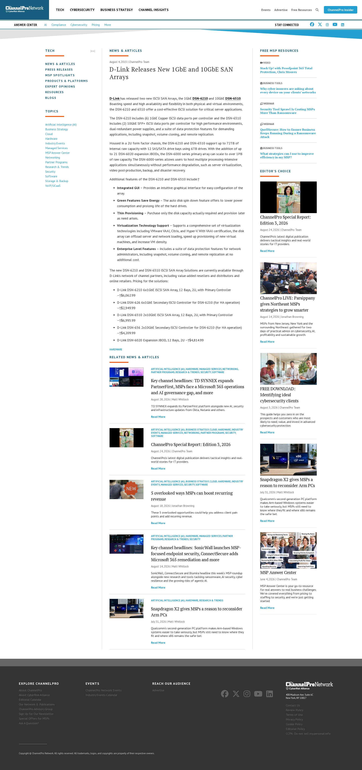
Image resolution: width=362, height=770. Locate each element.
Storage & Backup (56, 181)
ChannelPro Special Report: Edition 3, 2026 (191, 444)
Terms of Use (294, 715)
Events (266, 10)
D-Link (115, 98)
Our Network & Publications (37, 704)
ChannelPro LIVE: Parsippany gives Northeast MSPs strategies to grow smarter (287, 304)
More (107, 25)
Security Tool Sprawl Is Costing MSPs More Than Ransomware (287, 111)
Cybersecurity (82, 10)
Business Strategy (116, 10)
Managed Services (56, 148)
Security (50, 171)
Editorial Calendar (30, 699)
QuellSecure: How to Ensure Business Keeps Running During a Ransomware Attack (288, 133)
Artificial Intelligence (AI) (61, 124)
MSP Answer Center (57, 153)
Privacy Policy (294, 719)
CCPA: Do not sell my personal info (308, 733)
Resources (54, 92)
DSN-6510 (233, 98)
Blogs (50, 98)
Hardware (51, 138)
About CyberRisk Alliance (34, 695)
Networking (52, 157)
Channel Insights (154, 10)
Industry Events (55, 143)
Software (51, 176)
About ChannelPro (30, 690)
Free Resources (301, 10)
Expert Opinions (60, 86)
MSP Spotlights (60, 75)
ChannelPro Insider (341, 10)
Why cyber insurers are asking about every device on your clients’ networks (288, 90)
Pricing (96, 25)
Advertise (281, 10)
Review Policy (294, 710)
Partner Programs (56, 162)
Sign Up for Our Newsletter (36, 714)
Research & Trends (57, 167)
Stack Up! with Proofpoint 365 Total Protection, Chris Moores (286, 70)
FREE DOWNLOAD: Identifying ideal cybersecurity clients (279, 394)
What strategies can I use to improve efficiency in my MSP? (287, 155)
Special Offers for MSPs (34, 718)
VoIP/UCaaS (53, 186)
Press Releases (59, 69)
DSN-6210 (200, 98)
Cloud (49, 134)
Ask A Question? (29, 723)
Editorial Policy (295, 729)
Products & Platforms (66, 81)
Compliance (58, 25)
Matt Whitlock (180, 399)
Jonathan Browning (183, 506)
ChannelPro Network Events (104, 690)
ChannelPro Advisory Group (36, 709)
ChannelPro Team (139, 62)
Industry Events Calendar (101, 695)
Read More (158, 417)
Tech (60, 10)
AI (45, 25)
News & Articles (60, 64)
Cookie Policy (294, 724)
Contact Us (293, 705)
